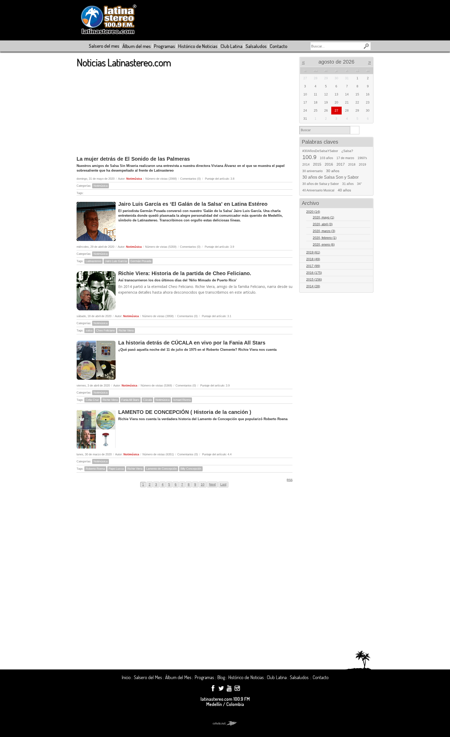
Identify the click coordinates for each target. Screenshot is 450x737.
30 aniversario (312, 171)
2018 (351, 164)
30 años (332, 170)
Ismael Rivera (182, 399)
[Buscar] (354, 130)
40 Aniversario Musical (318, 190)
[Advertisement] (184, 109)
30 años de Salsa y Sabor (320, 183)
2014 (306, 164)
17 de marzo (345, 158)
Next (212, 484)
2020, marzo (324, 231)
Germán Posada (140, 261)
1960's (362, 158)
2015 (317, 164)
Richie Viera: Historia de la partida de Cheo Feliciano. (184, 273)
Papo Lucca (116, 468)
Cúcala (147, 399)
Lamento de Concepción (161, 468)
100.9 (309, 157)
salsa (89, 330)
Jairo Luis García (116, 261)
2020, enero (324, 244)
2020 (313, 212)
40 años (344, 190)
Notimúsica (134, 178)
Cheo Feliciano (105, 330)
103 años (326, 158)
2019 (362, 164)
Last (223, 484)
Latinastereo (93, 261)
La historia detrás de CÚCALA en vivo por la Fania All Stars (191, 343)
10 (202, 484)
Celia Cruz (92, 399)
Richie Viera (126, 330)
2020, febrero (324, 238)
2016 (329, 164)
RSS (289, 479)
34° (359, 183)
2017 (340, 164)
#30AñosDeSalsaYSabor (320, 151)
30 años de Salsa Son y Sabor (330, 177)
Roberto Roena (95, 468)
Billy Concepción (190, 468)
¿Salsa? (347, 151)
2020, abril (323, 224)
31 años (348, 183)
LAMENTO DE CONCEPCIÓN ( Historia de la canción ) (184, 412)
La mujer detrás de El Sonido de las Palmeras (133, 159)
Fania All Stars (130, 399)
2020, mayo (323, 217)
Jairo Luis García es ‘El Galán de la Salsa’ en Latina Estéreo (192, 204)
